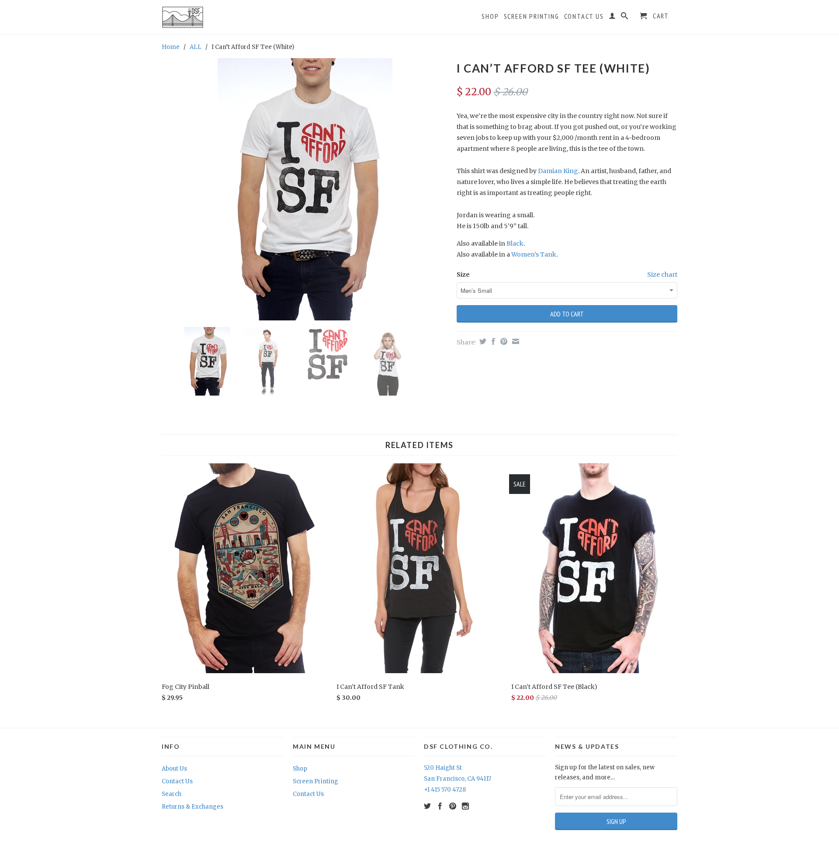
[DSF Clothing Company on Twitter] (427, 806)
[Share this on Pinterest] (502, 341)
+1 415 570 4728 (445, 789)
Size (463, 274)
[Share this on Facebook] (492, 341)
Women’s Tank (533, 254)
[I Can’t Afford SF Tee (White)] (305, 189)
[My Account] (613, 17)
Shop (490, 16)
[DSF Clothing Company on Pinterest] (452, 806)
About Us (174, 768)
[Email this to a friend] (514, 341)
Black (515, 243)
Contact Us (584, 16)
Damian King (558, 171)
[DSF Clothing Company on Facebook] (440, 806)
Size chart (662, 274)
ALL (195, 47)
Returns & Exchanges (192, 806)
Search (171, 794)
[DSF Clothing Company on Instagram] (465, 806)
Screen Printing (531, 16)
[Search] (625, 17)
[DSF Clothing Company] (204, 17)
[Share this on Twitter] (481, 341)
